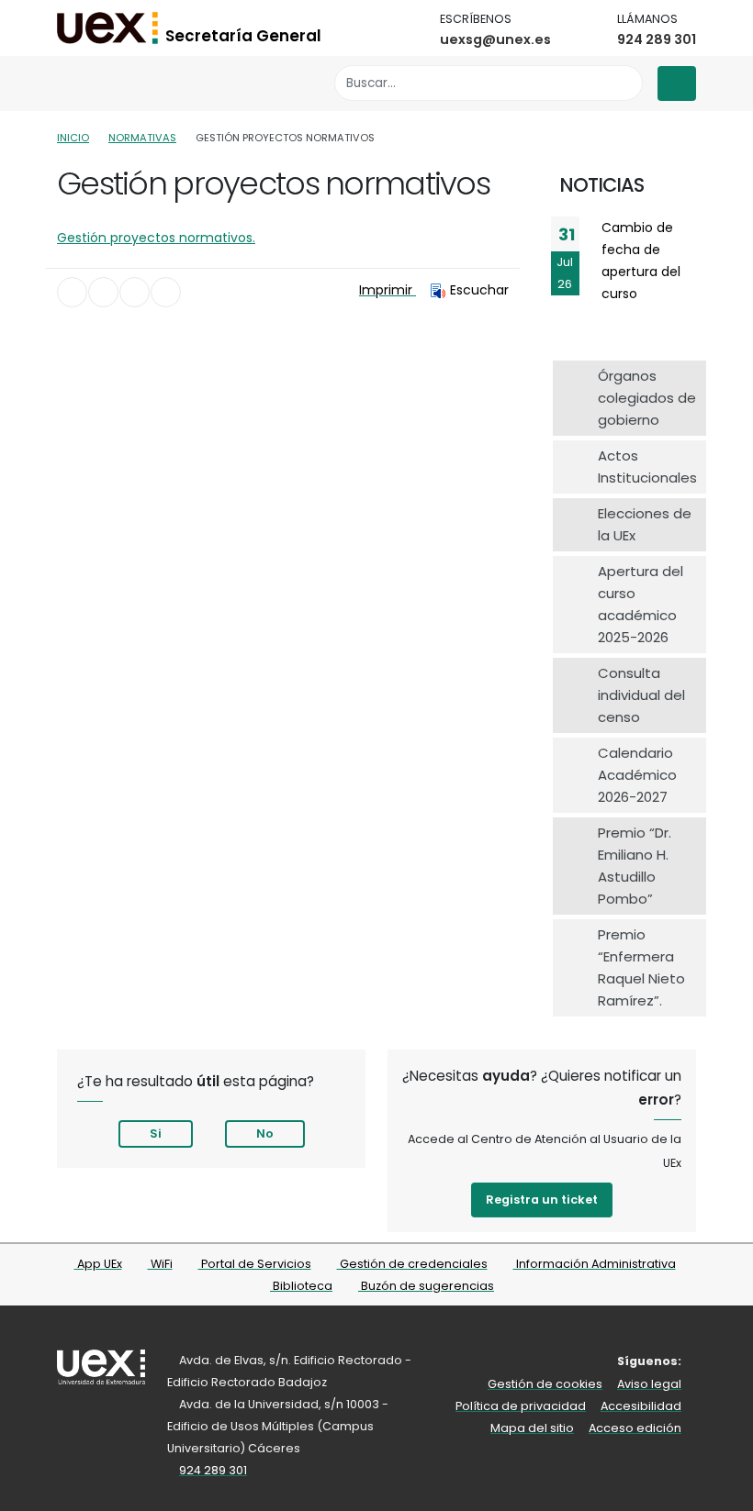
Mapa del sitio (532, 1428)
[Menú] (676, 83)
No (265, 1133)
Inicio (73, 137)
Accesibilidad (641, 1406)
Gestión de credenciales (412, 1264)
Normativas (142, 137)
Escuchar (479, 290)
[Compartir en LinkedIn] (134, 292)
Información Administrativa (594, 1264)
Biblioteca (301, 1286)
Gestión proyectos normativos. (156, 237)
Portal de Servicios (254, 1264)
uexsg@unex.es (495, 39)
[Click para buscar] (624, 83)
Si (156, 1133)
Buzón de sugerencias (426, 1286)
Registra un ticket (542, 1199)
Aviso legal (649, 1384)
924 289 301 (656, 39)
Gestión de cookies (545, 1384)
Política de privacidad (520, 1406)
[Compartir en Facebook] (72, 292)
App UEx (98, 1264)
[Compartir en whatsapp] (166, 292)
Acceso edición (635, 1428)
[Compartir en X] (103, 292)
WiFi (160, 1264)
